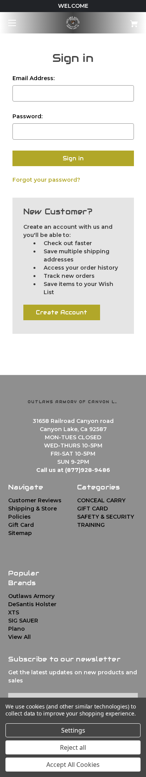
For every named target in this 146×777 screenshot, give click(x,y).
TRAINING (91, 524)
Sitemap (20, 533)
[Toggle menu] (19, 22)
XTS (13, 612)
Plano (16, 628)
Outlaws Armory (31, 596)
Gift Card (21, 524)
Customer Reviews (35, 500)
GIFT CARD (92, 508)
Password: (27, 116)
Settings (73, 730)
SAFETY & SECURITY (105, 516)
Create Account (61, 312)
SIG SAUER (23, 620)
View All (19, 636)
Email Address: (33, 78)
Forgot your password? (46, 179)
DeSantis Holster (32, 604)
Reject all (73, 747)
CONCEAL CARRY (101, 500)
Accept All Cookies (73, 764)
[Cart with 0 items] (125, 21)
